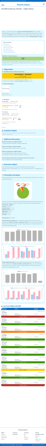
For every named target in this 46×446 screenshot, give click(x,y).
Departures (3, 436)
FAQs (36, 437)
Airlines (2, 439)
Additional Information (8, 47)
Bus (25, 434)
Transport (26, 432)
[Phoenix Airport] (3, 5)
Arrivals (3, 434)
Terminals (15, 432)
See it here (30, 79)
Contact (17, 444)
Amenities (37, 440)
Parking (37, 432)
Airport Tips (38, 439)
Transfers (26, 439)
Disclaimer (13, 444)
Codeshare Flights (7, 45)
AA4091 (19, 168)
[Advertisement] (23, 20)
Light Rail (26, 437)
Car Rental (15, 434)
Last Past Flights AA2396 (9, 52)
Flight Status (6, 44)
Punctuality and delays (8, 50)
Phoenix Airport (23, 5)
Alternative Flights (7, 48)
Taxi (25, 436)
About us (20, 444)
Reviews (37, 436)
